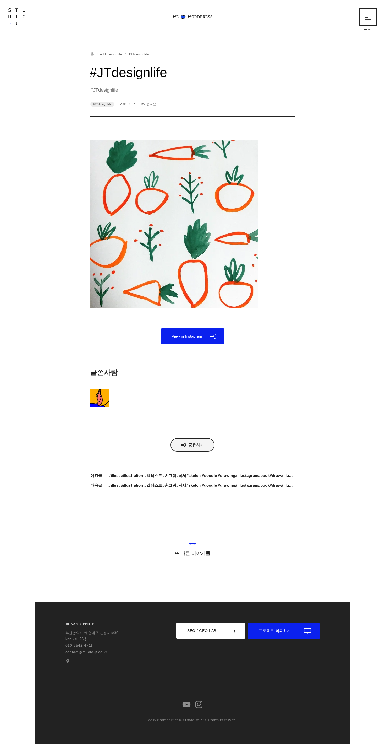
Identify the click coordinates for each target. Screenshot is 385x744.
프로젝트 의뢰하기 (275, 631)
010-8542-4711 (79, 645)
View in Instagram (187, 336)
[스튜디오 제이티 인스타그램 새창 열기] (199, 704)
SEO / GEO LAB (201, 631)
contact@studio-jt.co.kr (86, 652)
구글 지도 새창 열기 (67, 661)
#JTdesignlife (111, 54)
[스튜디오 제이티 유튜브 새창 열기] (186, 704)
